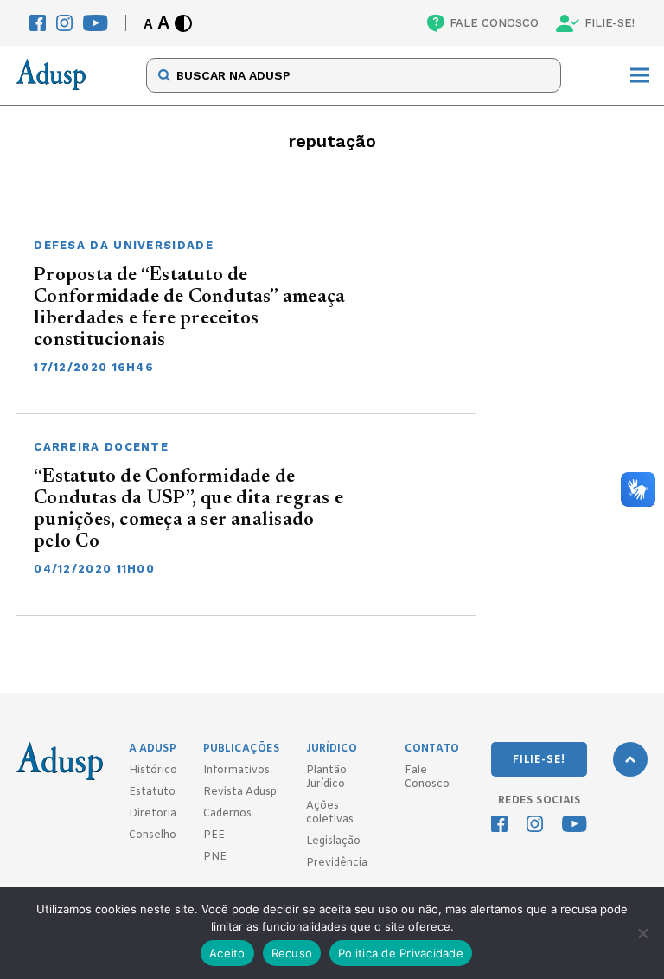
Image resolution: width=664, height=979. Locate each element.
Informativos (236, 770)
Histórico (153, 770)
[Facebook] (37, 23)
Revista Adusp (240, 792)
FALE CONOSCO (494, 22)
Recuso (292, 953)
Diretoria (152, 814)
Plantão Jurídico (326, 777)
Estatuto (152, 792)
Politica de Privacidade (400, 953)
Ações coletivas (330, 813)
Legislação (333, 841)
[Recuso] (642, 933)
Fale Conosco (427, 777)
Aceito (227, 953)
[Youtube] (95, 23)
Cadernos (227, 814)
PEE (214, 835)
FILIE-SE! (609, 22)
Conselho (152, 835)
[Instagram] (64, 23)
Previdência (336, 863)
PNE (215, 857)
